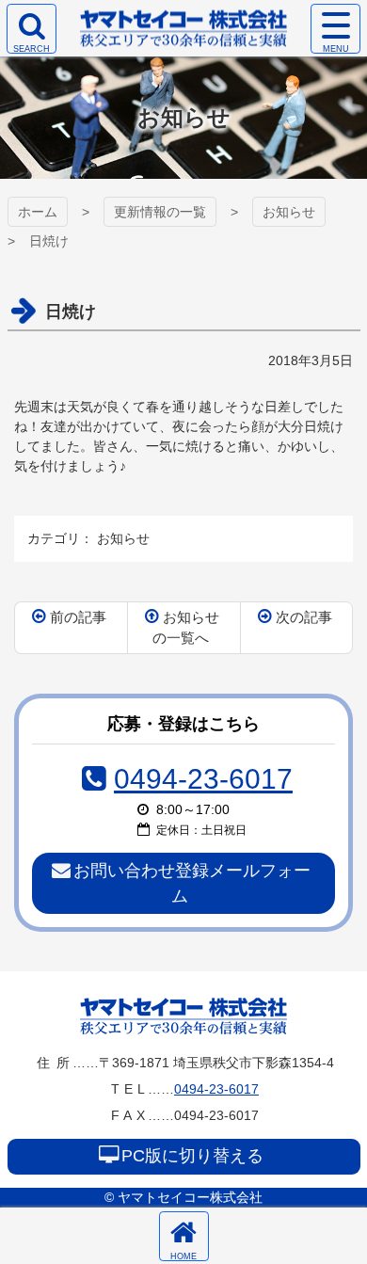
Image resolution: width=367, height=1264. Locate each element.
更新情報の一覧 (160, 211)
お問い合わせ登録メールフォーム (192, 883)
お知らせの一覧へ (186, 628)
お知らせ (289, 211)
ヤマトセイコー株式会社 (183, 1016)
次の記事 (304, 617)
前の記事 (78, 617)
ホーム (37, 211)
